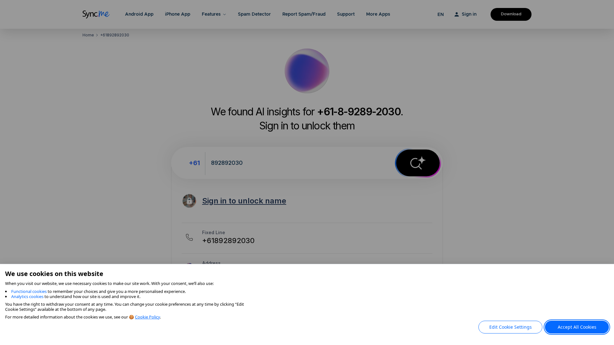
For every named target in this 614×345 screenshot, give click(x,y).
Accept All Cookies (577, 327)
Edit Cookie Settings (510, 327)
